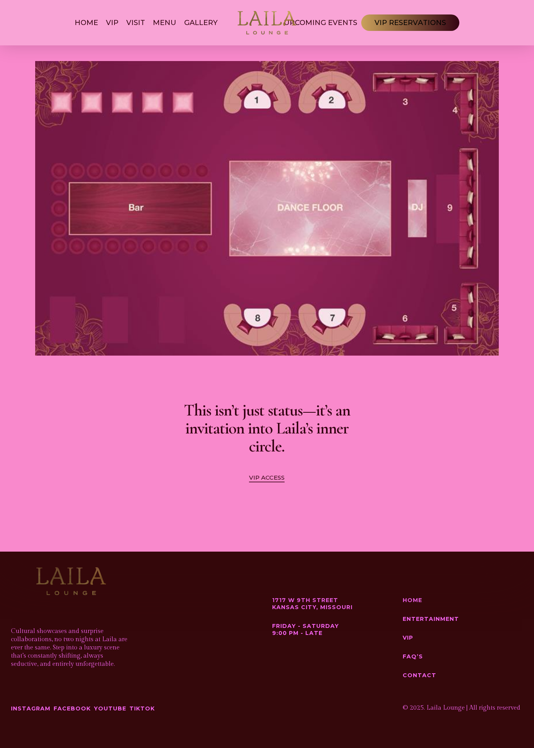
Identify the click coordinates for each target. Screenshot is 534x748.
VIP (408, 637)
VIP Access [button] (267, 477)
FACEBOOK (72, 708)
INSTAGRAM (30, 708)
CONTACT (419, 675)
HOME (412, 600)
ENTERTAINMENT (431, 618)
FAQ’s (413, 656)
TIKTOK (142, 708)
